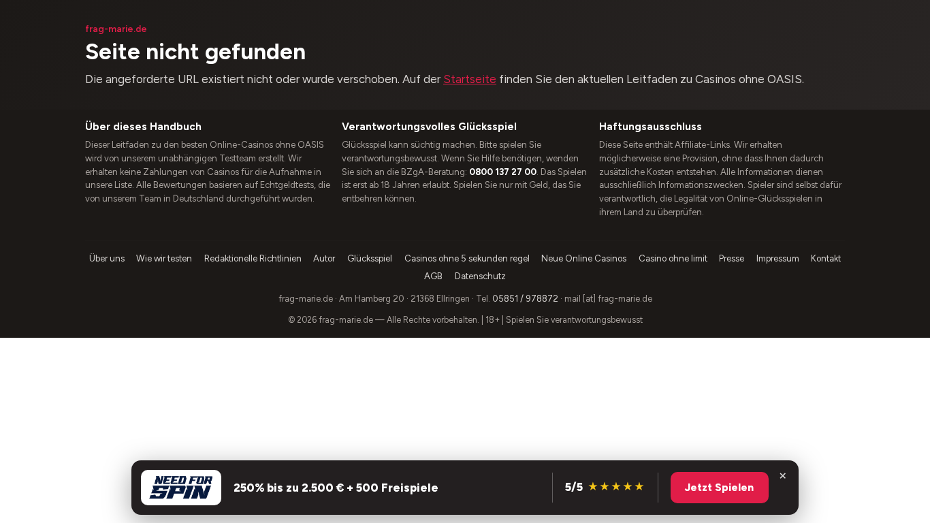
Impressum (777, 258)
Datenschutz (480, 276)
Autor (324, 258)
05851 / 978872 (525, 299)
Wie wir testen (164, 258)
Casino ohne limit (673, 258)
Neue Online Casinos (583, 258)
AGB (433, 276)
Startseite (469, 79)
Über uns (107, 258)
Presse (731, 258)
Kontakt (826, 258)
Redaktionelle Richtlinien (253, 258)
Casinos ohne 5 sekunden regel (467, 258)
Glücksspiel (369, 258)
